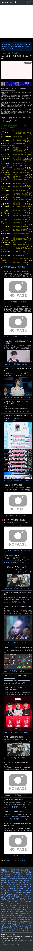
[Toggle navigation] (29, 2)
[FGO (16, 893)
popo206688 (8, 551)
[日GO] (7, 905)
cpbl (28, 924)
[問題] (8, 901)
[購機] (16, 914)
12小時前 (22, 515)
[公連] (21, 911)
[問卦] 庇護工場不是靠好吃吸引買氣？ (16, 884)
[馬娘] (5, 920)
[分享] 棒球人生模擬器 (21, 928)
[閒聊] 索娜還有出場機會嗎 (13, 800)
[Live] (17, 903)
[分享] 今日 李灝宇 (6, 916)
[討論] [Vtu (27, 911)
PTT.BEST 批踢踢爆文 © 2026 (8, 934)
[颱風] (20, 916)
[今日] (5, 909)
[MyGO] (25, 907)
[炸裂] (22, 926)
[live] (2, 905)
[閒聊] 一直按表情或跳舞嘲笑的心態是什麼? (17, 594)
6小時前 (23, 302)
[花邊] (24, 905)
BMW (24, 924)
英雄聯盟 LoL (16, 53)
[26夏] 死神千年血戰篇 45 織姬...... (11, 872)
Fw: (30, 905)
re (26, 903)
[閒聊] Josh (22, 914)
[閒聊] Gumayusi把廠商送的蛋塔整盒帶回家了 (18, 763)
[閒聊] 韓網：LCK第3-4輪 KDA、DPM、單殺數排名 (16, 689)
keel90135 (7, 411)
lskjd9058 (7, 643)
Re (22, 895)
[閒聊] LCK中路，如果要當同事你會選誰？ (17, 370)
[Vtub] (11, 893)
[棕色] (7, 926)
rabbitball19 (8, 588)
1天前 (22, 563)
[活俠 (7, 893)
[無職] (3, 926)
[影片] (29, 914)
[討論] (22, 870)
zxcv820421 (8, 481)
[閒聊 (23, 903)
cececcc (6, 563)
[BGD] (20, 907)
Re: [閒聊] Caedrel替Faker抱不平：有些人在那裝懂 (17, 825)
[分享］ (12, 911)
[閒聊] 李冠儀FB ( (12, 924)
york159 (6, 302)
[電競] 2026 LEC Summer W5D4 (16, 676)
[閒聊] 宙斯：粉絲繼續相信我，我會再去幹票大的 (17, 342)
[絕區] (17, 911)
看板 (11, 2)
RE (13, 901)
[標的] (17, 897)
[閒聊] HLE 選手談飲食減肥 (13, 737)
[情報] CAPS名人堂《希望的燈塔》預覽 (17, 608)
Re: (11, 905)
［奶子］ (3, 899)
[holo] (22, 897)
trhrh (5, 515)
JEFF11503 (7, 337)
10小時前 (25, 364)
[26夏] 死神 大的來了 (24, 891)
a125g (6, 671)
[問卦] (8, 897)
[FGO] (27, 897)
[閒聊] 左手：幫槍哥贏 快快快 (14, 812)
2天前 (23, 856)
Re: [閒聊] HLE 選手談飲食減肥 (15, 567)
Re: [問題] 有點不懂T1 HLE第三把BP (16, 57)
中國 (20, 893)
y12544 (6, 758)
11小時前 (27, 481)
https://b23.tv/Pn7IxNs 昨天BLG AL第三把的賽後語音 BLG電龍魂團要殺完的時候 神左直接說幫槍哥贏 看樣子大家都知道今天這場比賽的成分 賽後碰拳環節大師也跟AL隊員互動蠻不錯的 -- (17, 815)
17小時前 (27, 588)
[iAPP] (3, 914)
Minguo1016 (8, 732)
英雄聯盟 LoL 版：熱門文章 (14, 267)
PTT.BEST (5, 2)
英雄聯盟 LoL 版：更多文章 (14, 860)
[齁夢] (15, 905)
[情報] (12, 880)
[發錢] (3, 907)
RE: (12, 897)
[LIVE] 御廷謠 (20, 889)
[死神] (27, 870)
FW (20, 924)
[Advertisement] (16, 21)
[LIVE (2, 893)
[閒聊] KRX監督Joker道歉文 (14, 555)
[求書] (19, 909)
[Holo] (12, 926)
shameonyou (8, 397)
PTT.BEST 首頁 (5, 53)
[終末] (17, 926)
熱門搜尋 (3, 870)
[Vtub (20, 905)
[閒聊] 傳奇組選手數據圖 (13, 485)
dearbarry (7, 807)
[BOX (14, 907)
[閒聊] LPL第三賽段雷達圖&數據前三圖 (18, 647)
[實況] (24, 909)
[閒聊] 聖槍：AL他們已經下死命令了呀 (18, 416)
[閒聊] (13, 870)
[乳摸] (14, 909)
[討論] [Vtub (9, 914)
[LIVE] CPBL (8, 903)
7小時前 (25, 337)
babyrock (7, 602)
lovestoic (7, 856)
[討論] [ (15, 916)
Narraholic (7, 364)
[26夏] (9, 907)
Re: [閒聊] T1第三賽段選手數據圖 (16, 271)
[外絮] (10, 909)
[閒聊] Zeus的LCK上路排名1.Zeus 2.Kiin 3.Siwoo (16, 403)
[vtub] (26, 895)
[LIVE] (18, 870)
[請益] (25, 916)
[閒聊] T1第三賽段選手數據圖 (14, 520)
